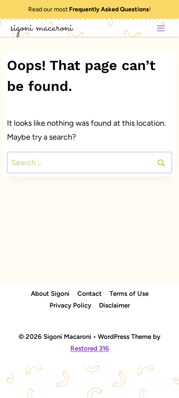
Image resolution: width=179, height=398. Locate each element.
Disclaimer (114, 305)
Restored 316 (89, 348)
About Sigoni (50, 294)
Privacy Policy (70, 305)
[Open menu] (160, 28)
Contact (89, 294)
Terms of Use (129, 294)
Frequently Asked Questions (109, 9)
